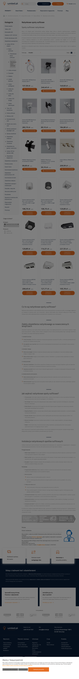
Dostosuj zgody (23, 669)
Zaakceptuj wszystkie (38, 669)
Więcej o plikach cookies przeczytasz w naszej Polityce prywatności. (17, 665)
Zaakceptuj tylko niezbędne (10, 669)
